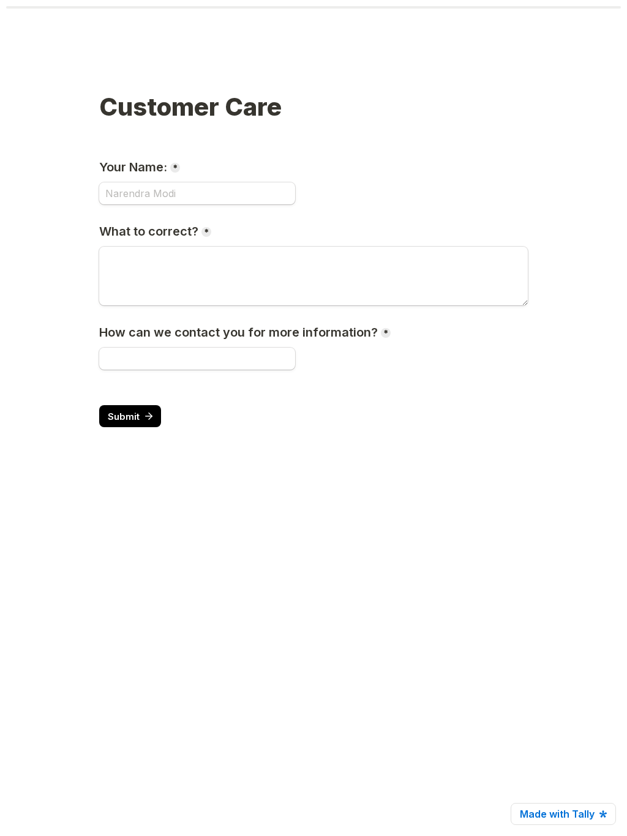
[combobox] (197, 359)
